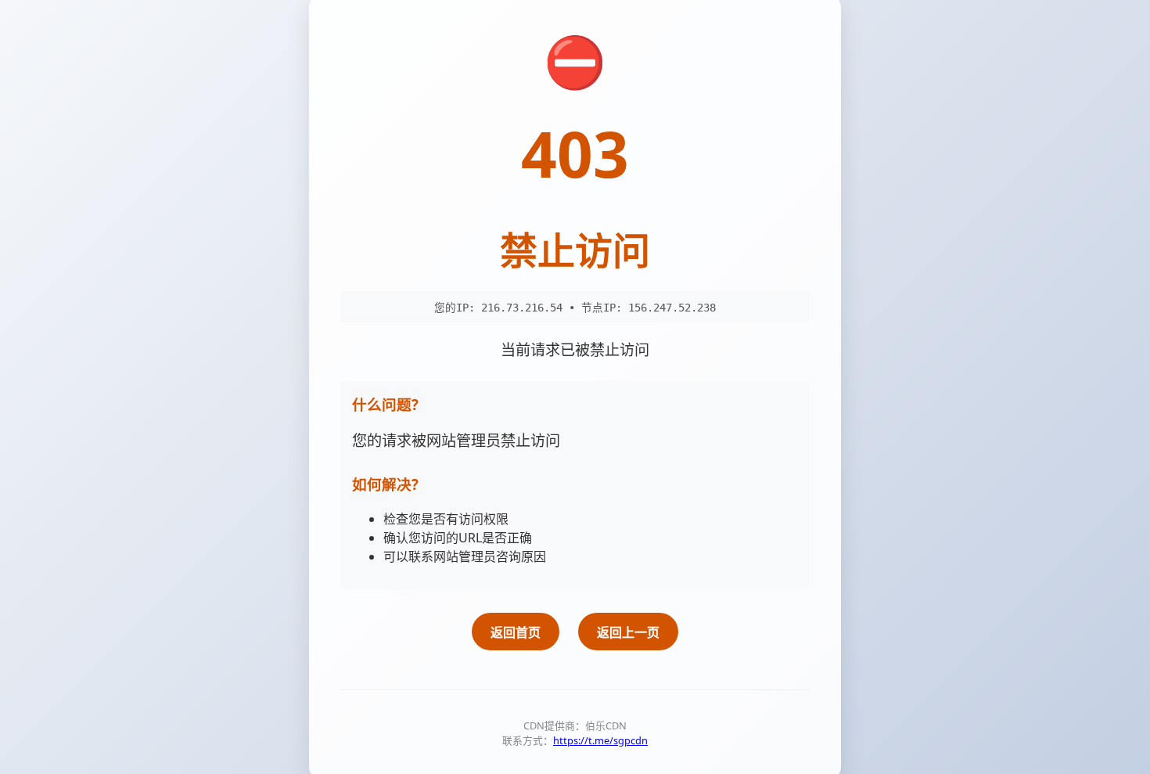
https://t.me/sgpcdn (600, 740)
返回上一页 (628, 632)
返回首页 (516, 632)
